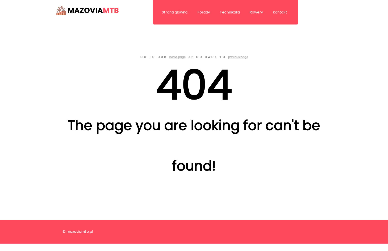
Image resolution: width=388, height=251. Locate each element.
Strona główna (174, 12)
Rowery (256, 12)
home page (177, 57)
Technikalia (230, 12)
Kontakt (280, 12)
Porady (203, 12)
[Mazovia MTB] (87, 11)
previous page (238, 57)
